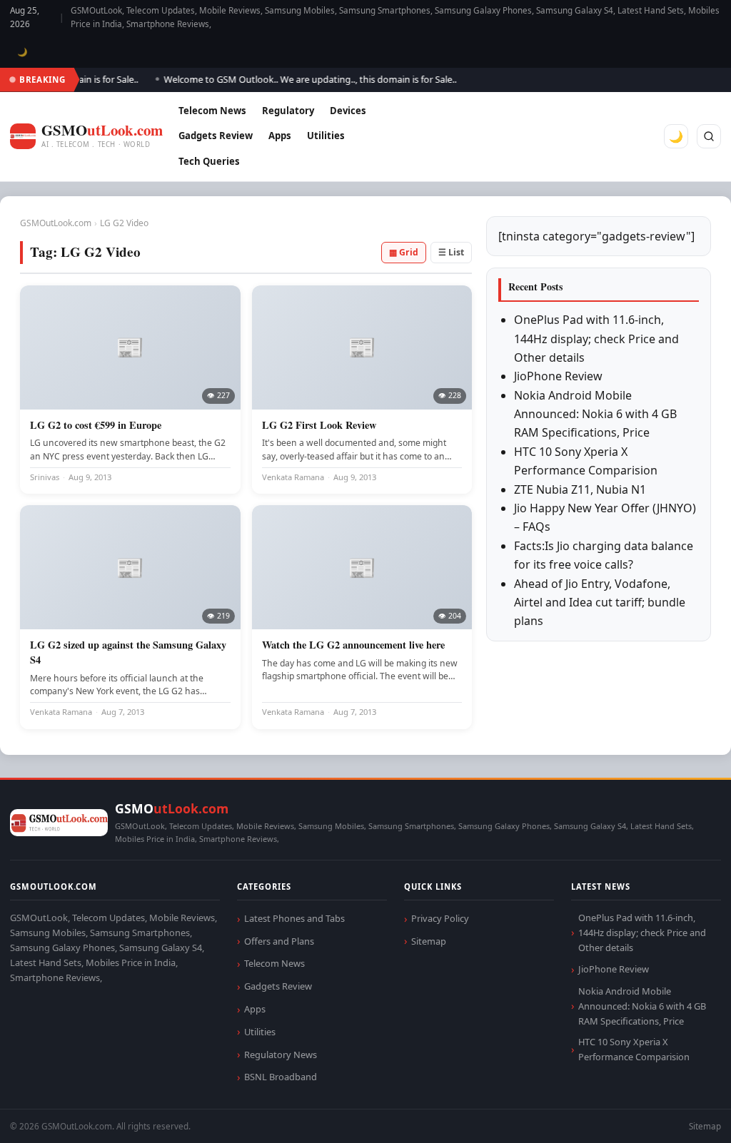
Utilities (326, 135)
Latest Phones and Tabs (294, 918)
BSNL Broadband (280, 1076)
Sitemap (428, 941)
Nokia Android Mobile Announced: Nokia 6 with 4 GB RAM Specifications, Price (595, 414)
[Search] (709, 136)
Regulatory (288, 110)
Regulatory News (280, 1054)
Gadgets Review (215, 135)
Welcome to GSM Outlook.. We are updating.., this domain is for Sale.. (296, 79)
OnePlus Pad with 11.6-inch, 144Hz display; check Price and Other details (596, 338)
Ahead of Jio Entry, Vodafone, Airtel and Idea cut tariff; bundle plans (599, 602)
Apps (279, 135)
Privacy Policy (440, 918)
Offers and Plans (279, 941)
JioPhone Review (558, 376)
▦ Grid (403, 252)
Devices (348, 110)
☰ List (451, 252)
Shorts (682, 1114)
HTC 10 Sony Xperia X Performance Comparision (634, 1049)
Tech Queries (209, 161)
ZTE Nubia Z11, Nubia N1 (580, 489)
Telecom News (212, 110)
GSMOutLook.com (55, 223)
